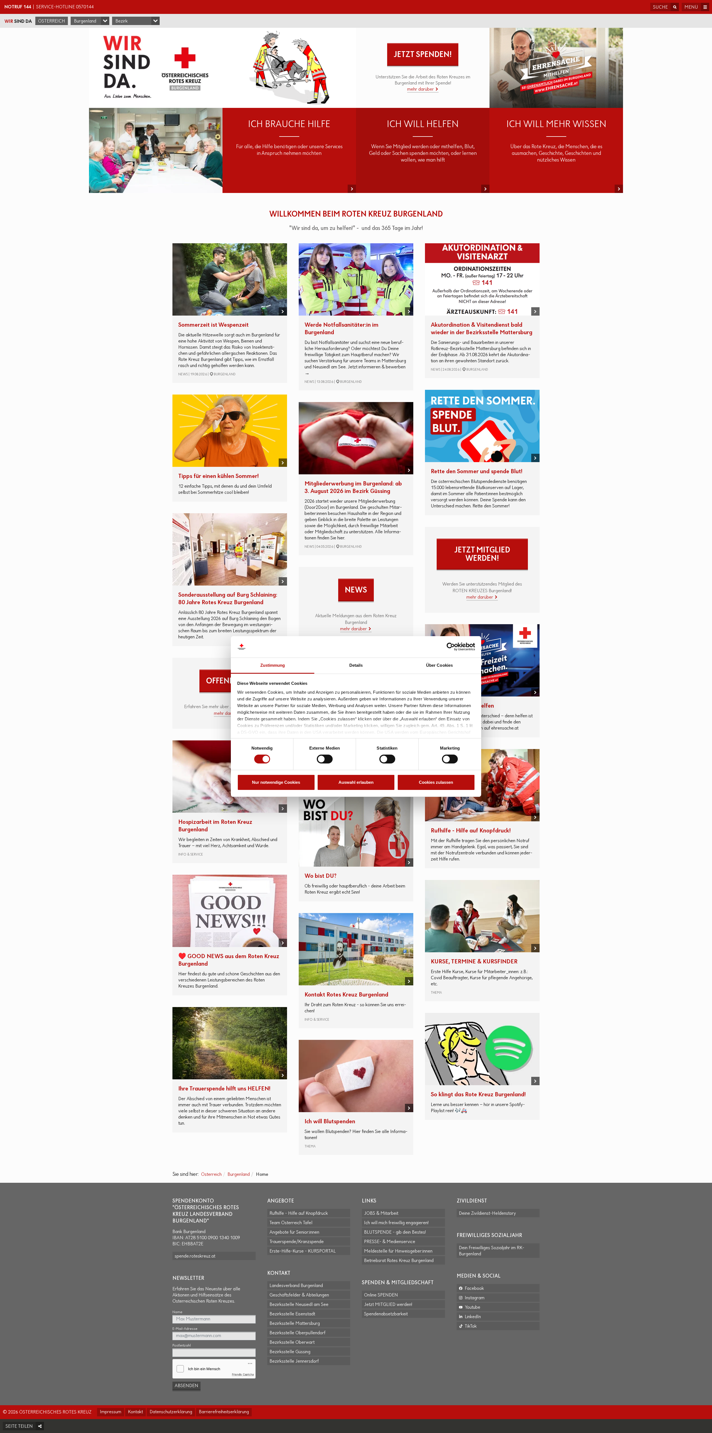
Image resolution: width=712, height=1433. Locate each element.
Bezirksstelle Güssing (290, 1352)
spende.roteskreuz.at (195, 1256)
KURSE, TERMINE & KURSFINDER (474, 962)
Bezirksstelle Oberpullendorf (297, 1333)
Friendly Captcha (243, 1374)
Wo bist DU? (321, 876)
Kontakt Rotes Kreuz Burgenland (346, 995)
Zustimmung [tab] (272, 665)
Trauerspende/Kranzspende (297, 1241)
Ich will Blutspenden (330, 1122)
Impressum (110, 1412)
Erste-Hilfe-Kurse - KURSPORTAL (303, 1251)
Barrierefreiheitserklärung (224, 1412)
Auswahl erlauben (356, 782)
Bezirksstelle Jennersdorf (294, 1361)
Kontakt (135, 1412)
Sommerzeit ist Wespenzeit (213, 325)
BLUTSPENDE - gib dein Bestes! (395, 1232)
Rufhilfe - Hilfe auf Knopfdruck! (471, 831)
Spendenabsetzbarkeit (386, 1314)
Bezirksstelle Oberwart (292, 1342)
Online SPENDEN (381, 1295)
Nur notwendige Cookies (276, 782)
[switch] (325, 759)
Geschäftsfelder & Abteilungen (299, 1295)
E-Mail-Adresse (184, 1329)
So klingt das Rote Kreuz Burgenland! (478, 1095)
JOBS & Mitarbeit (381, 1213)
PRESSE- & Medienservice (389, 1241)
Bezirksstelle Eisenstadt (292, 1314)
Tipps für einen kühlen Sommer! (218, 476)
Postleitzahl (181, 1345)
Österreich (51, 21)
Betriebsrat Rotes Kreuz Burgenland (399, 1260)
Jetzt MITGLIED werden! (388, 1304)
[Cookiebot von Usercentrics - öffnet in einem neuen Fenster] (450, 647)
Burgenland (239, 1174)
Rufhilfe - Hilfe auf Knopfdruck (299, 1213)
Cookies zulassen (436, 782)
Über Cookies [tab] (439, 665)
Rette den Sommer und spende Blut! (476, 471)
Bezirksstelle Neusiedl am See (299, 1304)
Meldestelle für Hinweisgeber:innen (398, 1251)
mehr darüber (421, 89)
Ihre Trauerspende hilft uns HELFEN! (224, 1089)
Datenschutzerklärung (171, 1412)
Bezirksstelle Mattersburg (295, 1323)
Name (177, 1312)
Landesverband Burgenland (296, 1285)
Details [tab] (356, 665)
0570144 (84, 7)
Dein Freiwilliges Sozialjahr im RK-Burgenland (491, 1251)
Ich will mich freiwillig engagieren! (396, 1223)
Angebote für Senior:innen (294, 1232)
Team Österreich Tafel (291, 1223)
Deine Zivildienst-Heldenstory (487, 1213)
